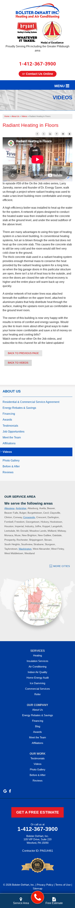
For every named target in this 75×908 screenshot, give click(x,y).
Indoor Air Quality (37, 672)
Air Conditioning (37, 666)
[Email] (63, 134)
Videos (7, 451)
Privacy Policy (45, 884)
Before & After (11, 466)
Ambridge (21, 508)
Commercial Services (37, 688)
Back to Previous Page (23, 353)
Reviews (8, 472)
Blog (37, 726)
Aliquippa (9, 508)
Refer (37, 694)
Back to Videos (18, 362)
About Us (12, 391)
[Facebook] (10, 791)
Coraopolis (29, 517)
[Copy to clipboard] (69, 134)
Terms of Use (63, 884)
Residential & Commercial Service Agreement (31, 401)
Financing (9, 413)
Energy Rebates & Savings (19, 407)
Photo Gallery (11, 460)
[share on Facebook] (37, 134)
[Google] (5, 791)
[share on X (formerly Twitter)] (44, 134)
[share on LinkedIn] (50, 134)
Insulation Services (37, 661)
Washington (25, 548)
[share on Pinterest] (56, 134)
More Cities (61, 566)
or (37, 74)
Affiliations (9, 443)
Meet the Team (12, 437)
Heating (37, 655)
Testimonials (10, 425)
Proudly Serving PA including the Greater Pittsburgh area (37, 48)
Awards (7, 419)
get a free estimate (37, 812)
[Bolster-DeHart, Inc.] (37, 897)
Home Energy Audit (38, 677)
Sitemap (37, 888)
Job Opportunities (13, 431)
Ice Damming (37, 683)
